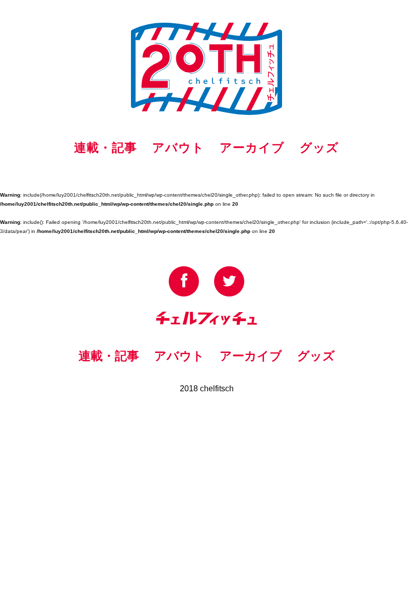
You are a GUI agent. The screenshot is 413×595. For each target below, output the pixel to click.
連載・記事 (105, 147)
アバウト (178, 147)
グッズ (319, 147)
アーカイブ (252, 147)
